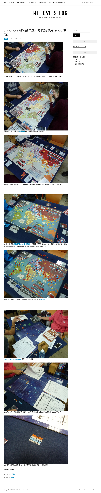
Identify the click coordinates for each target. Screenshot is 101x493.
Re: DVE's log (50, 13)
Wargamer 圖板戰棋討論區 (57, 2)
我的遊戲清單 (32, 2)
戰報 (5, 2)
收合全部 (83, 57)
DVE (12, 38)
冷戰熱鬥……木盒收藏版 (21, 244)
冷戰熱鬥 (22, 132)
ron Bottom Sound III (12, 359)
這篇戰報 (42, 299)
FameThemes (93, 490)
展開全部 (75, 57)
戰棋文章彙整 (42, 2)
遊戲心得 (11, 2)
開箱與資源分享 (21, 2)
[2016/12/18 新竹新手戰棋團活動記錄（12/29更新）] (33, 58)
